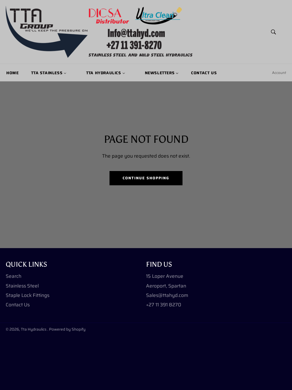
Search (13, 276)
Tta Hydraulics (34, 329)
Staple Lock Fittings (27, 295)
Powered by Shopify (67, 329)
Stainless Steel (22, 286)
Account (279, 73)
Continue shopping (146, 178)
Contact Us (18, 304)
